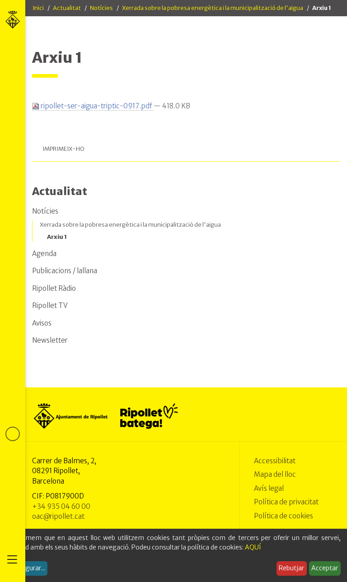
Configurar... (27, 568)
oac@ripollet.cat (58, 516)
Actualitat (67, 8)
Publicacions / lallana (64, 270)
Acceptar (324, 568)
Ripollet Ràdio (54, 288)
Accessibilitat (274, 460)
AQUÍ (253, 547)
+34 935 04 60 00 (61, 506)
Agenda (44, 253)
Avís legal (269, 488)
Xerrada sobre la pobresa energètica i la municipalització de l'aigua (212, 8)
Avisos (42, 323)
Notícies (101, 8)
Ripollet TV (50, 305)
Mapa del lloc (275, 474)
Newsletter (50, 340)
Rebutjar (291, 568)
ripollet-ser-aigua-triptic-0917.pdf (96, 106)
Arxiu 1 (57, 237)
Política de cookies (283, 516)
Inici (38, 8)
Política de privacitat (286, 502)
